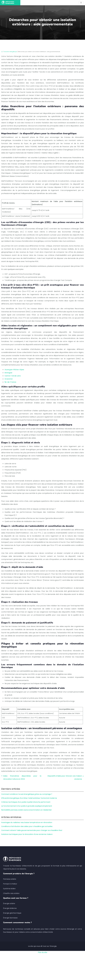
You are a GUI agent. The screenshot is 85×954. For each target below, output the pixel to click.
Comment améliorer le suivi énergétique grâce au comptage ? (26, 794)
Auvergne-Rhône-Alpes (14, 369)
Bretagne (8, 373)
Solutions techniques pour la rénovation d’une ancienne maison (27, 834)
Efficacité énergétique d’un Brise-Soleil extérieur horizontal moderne (29, 798)
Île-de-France (10, 382)
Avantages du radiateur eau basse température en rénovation (26, 822)
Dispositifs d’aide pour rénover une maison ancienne (64, 777)
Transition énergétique (10, 51)
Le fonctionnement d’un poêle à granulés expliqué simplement (26, 806)
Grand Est (9, 379)
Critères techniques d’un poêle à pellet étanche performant (25, 802)
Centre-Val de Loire (13, 376)
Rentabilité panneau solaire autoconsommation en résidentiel (26, 810)
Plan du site (42, 952)
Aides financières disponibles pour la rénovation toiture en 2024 (22, 777)
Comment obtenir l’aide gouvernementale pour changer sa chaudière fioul (31, 830)
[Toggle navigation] (81, 2)
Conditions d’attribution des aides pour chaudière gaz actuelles (26, 826)
